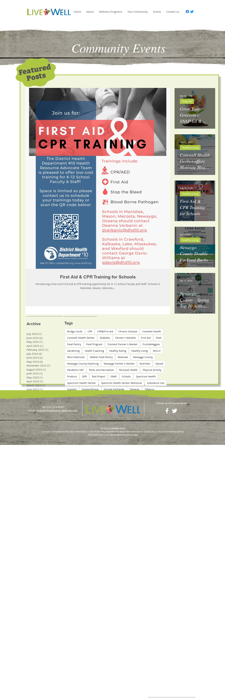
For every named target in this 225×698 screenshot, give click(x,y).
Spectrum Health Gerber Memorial (121, 383)
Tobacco (149, 389)
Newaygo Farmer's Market (119, 363)
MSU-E (157, 350)
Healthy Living (190, 147)
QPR (84, 376)
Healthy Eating (117, 350)
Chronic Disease (127, 331)
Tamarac (135, 389)
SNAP (113, 376)
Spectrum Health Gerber (81, 383)
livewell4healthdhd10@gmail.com (57, 410)
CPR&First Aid (105, 331)
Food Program (94, 344)
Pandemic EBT (75, 370)
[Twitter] (192, 11)
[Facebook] (187, 11)
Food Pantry (74, 344)
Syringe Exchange (114, 389)
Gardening (73, 350)
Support (72, 389)
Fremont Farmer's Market (122, 344)
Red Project (98, 376)
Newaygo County (143, 357)
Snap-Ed (187, 101)
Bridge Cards (74, 331)
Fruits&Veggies (151, 344)
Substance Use (155, 383)
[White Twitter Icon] (116, 24)
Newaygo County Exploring (83, 363)
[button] (90, 11)
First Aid (146, 337)
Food (158, 337)
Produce (72, 376)
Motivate (123, 357)
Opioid (159, 363)
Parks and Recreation (101, 370)
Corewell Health (151, 331)
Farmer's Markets (125, 337)
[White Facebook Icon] (108, 24)
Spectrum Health (146, 376)
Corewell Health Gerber (81, 337)
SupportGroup (90, 389)
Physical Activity (152, 370)
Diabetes (105, 337)
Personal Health (128, 370)
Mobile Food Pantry (101, 357)
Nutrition (145, 363)
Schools (126, 376)
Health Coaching (94, 350)
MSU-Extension (76, 357)
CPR (90, 331)
